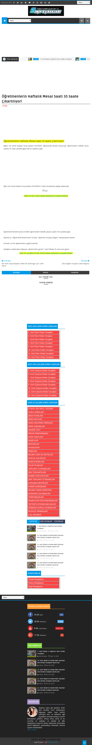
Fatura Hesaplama (36, 583)
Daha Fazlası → (33, 730)
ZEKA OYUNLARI (35, 416)
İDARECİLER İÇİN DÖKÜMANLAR (42, 501)
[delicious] (49, 2)
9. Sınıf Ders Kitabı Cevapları (40, 346)
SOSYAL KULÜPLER (37, 458)
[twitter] (17, 2)
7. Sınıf (28, 59)
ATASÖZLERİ (33, 448)
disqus (45, 272)
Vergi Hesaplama (35, 586)
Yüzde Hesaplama (35, 579)
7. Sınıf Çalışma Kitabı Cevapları (42, 378)
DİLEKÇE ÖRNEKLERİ (37, 511)
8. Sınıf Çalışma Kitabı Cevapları (42, 381)
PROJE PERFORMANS (38, 433)
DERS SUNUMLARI (36, 426)
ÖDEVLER (32, 451)
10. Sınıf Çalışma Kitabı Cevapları (42, 388)
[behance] (41, 2)
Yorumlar (58, 521)
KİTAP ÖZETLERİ (35, 437)
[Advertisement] (46, 40)
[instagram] (45, 2)
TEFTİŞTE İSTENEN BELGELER (42, 504)
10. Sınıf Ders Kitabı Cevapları (41, 350)
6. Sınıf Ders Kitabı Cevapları (40, 336)
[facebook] (13, 2)
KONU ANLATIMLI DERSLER (40, 423)
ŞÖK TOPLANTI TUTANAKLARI (41, 479)
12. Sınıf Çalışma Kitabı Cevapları (42, 395)
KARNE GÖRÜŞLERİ (37, 487)
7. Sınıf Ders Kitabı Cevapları (40, 339)
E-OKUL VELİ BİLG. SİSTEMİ (40, 409)
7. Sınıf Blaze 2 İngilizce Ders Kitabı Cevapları (48, 59)
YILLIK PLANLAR (35, 465)
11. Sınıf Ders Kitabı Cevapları (41, 354)
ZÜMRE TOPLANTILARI (38, 476)
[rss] (37, 2)
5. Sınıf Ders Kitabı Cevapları (40, 332)
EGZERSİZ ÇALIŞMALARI (39, 494)
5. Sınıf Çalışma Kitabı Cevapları (42, 370)
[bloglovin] (29, 2)
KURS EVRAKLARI (36, 462)
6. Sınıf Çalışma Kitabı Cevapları (42, 374)
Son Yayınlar (46, 521)
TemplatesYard (53, 742)
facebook (74, 272)
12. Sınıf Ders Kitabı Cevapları (41, 357)
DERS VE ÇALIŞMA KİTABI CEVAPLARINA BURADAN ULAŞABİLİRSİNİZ (46, 253)
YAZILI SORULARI (36, 412)
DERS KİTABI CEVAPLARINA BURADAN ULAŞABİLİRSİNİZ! (46, 196)
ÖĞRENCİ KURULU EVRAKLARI (42, 508)
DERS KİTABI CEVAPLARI (46, 739)
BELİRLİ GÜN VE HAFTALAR (40, 455)
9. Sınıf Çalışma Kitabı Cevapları (42, 385)
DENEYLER (33, 440)
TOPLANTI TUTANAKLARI (39, 469)
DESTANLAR (33, 444)
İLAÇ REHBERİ (34, 515)
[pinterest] (25, 2)
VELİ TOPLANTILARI (37, 472)
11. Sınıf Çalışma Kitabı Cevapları (42, 392)
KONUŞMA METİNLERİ (38, 483)
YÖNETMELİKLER (36, 497)
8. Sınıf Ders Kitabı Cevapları (40, 343)
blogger (16, 272)
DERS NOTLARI (35, 419)
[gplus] (21, 2)
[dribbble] (33, 2)
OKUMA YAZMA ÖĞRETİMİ (39, 490)
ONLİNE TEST (34, 430)
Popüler (33, 521)
